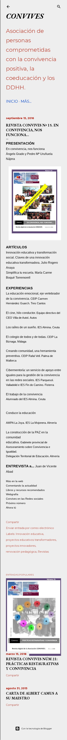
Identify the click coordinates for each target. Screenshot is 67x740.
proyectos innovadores (21, 545)
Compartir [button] (12, 522)
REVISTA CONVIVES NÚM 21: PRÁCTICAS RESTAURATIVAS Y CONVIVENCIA (32, 664)
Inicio (12, 101)
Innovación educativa (29, 534)
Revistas (43, 551)
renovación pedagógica (21, 551)
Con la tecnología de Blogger (36, 728)
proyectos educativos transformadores (31, 540)
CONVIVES (25, 16)
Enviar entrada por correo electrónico (30, 528)
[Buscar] (59, 6)
